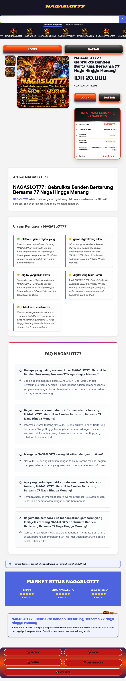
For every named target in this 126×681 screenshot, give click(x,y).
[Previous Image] (19, 82)
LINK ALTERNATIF (95, 661)
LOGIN (32, 49)
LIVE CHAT (65, 670)
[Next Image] (66, 82)
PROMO (35, 653)
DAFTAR (93, 49)
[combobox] (59, 19)
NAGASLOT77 (20, 199)
